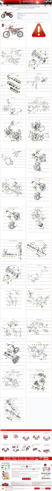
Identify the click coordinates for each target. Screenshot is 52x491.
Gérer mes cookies (34, 485)
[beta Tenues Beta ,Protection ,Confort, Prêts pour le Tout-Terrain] (15, 448)
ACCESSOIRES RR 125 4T (5, 444)
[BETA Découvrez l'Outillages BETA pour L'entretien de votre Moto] (5, 436)
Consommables (20, 14)
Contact (28, 5)
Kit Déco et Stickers (26, 444)
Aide (31, 5)
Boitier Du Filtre (20, 18)
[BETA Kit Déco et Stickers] (26, 448)
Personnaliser (42, 488)
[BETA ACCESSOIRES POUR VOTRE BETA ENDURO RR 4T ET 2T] (26, 438)
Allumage (19, 16)
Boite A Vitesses (20, 17)
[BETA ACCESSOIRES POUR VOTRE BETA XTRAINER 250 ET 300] (46, 438)
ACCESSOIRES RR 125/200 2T (36, 432)
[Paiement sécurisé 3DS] (6, 466)
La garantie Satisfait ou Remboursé (17, 471)
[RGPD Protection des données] (46, 467)
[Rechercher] (45, 5)
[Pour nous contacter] (46, 476)
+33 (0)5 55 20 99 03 (16, 483)
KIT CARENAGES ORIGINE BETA (15, 432)
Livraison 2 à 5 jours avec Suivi (16, 468)
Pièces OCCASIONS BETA (36, 444)
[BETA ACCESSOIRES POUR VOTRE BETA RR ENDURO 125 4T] (5, 449)
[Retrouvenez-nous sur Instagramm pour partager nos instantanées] (27, 478)
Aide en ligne (17, 472)
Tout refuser (37, 488)
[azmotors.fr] (10, 5)
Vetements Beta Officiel (16, 444)
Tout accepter (48, 488)
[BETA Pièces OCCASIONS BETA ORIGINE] (36, 448)
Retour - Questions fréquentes (36, 483)
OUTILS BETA (6, 432)
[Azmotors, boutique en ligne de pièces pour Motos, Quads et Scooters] (26, 1)
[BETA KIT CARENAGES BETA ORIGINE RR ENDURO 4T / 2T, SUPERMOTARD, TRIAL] (15, 436)
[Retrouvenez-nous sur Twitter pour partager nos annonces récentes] (25, 478)
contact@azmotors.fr (21, 485)
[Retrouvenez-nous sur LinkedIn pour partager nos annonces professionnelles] (29, 478)
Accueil (19, 5)
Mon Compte (23, 5)
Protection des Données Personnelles (37, 484)
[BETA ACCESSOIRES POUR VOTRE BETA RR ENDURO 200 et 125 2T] (36, 437)
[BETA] (46, 450)
